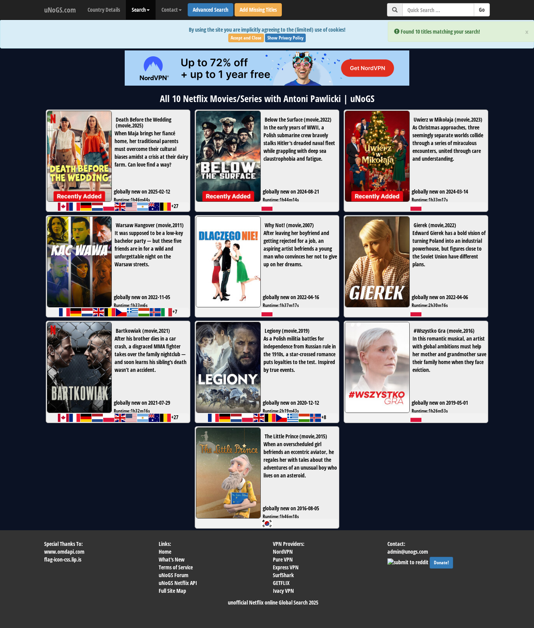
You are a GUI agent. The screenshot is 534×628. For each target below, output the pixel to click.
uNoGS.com (60, 9)
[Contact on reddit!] (408, 561)
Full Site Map (172, 590)
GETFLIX (281, 583)
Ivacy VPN (283, 590)
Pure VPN (283, 559)
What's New (172, 559)
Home (165, 551)
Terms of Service (176, 567)
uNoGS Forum (173, 575)
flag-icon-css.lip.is (62, 559)
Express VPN (286, 567)
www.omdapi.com (64, 551)
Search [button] (139, 9)
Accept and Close (246, 37)
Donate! (441, 562)
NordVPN (283, 551)
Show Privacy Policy (285, 37)
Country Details (104, 9)
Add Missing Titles (258, 9)
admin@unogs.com (407, 551)
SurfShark (283, 575)
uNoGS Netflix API (178, 583)
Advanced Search (210, 9)
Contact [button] (169, 9)
